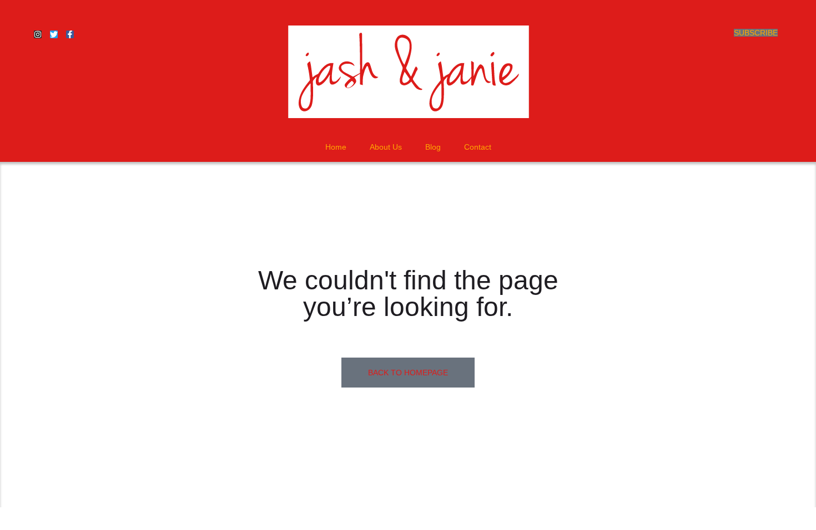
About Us (386, 146)
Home (335, 146)
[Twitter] (54, 34)
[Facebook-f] (70, 34)
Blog (433, 146)
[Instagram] (38, 34)
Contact (477, 146)
